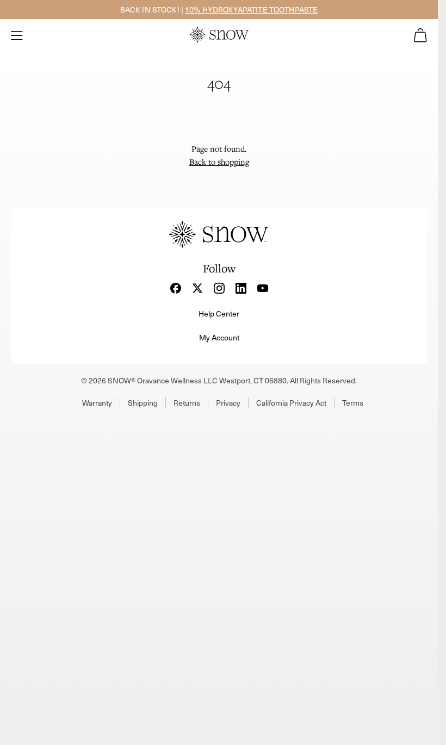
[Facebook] (175, 288)
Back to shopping (219, 161)
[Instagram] (219, 288)
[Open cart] (420, 35)
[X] (197, 288)
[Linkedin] (241, 288)
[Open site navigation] (17, 36)
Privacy (228, 403)
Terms (352, 403)
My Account (219, 337)
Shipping (143, 403)
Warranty (97, 403)
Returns (187, 403)
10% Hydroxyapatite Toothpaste (251, 9)
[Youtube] (262, 288)
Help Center (219, 313)
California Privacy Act (291, 403)
